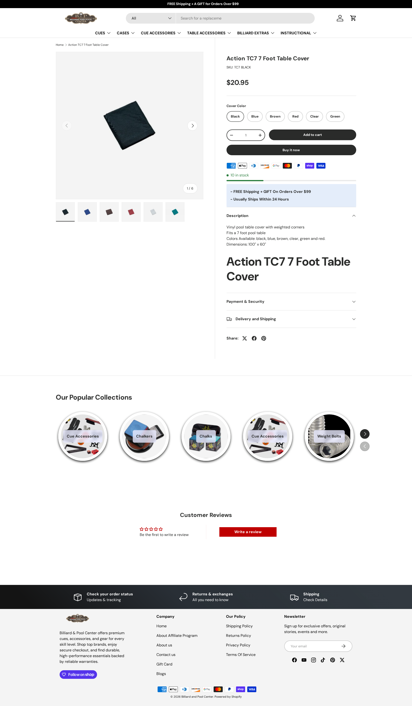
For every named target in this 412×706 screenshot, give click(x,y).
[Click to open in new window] (244, 338)
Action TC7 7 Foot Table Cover (88, 44)
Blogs (161, 673)
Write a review (248, 531)
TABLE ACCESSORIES (206, 33)
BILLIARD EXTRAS (253, 33)
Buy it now (291, 150)
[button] (353, 18)
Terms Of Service (241, 654)
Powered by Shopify (228, 697)
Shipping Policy (239, 626)
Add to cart (312, 135)
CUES (100, 33)
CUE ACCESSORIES (158, 33)
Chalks (206, 436)
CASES (123, 33)
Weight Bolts (329, 436)
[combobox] (220, 18)
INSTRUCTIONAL (296, 33)
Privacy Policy (238, 645)
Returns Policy (238, 635)
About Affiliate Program (176, 635)
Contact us (165, 654)
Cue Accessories (83, 436)
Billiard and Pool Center (197, 697)
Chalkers (144, 436)
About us (164, 645)
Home (60, 44)
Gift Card (164, 664)
